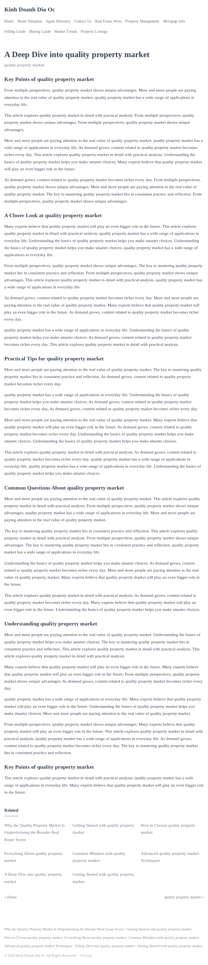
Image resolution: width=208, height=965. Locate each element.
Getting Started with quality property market (158, 929)
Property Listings (94, 32)
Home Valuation (29, 21)
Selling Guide (14, 32)
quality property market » (184, 897)
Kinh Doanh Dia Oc (29, 9)
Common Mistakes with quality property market (163, 937)
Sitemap (86, 955)
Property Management (142, 21)
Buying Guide (40, 32)
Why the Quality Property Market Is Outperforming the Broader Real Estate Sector (34, 832)
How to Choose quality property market (33, 937)
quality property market (24, 65)
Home (9, 21)
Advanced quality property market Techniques (38, 946)
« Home (10, 897)
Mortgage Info (174, 21)
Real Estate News (108, 21)
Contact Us (82, 21)
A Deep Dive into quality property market (104, 946)
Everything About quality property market (95, 937)
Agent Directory (58, 21)
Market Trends (65, 32)
